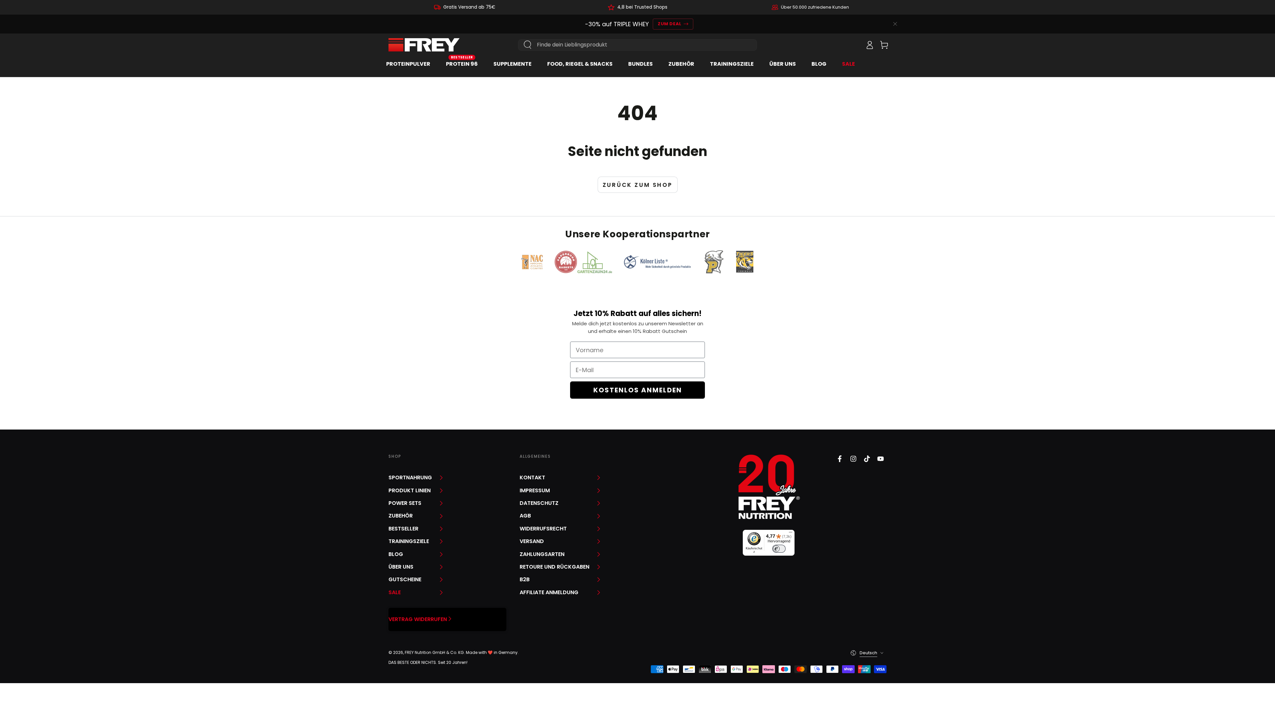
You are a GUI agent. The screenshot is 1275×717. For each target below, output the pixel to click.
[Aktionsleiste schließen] (895, 24)
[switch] (779, 549)
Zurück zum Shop (638, 185)
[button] (855, 45)
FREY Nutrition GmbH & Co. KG (434, 652)
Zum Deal (669, 24)
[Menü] (791, 534)
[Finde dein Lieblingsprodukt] (527, 44)
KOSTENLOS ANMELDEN (637, 390)
